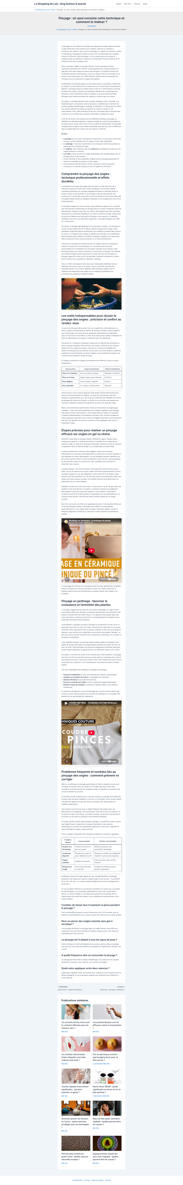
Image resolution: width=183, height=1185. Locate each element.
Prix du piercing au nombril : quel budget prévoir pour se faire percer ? (105, 1057)
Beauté (118, 4)
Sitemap (87, 1180)
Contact (108, 1180)
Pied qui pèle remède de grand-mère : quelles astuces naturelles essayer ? (74, 1157)
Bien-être (127, 4)
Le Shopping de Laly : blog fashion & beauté (60, 3)
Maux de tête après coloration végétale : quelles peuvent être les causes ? (107, 1122)
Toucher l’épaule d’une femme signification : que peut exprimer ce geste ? (75, 1089)
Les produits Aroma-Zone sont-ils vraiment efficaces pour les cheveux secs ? (75, 1025)
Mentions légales (98, 1180)
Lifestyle (137, 4)
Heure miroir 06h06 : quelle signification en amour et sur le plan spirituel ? (107, 1089)
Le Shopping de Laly (41, 10)
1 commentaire (97, 1064)
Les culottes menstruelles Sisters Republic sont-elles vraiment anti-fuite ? (73, 1057)
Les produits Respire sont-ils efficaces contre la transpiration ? (107, 1025)
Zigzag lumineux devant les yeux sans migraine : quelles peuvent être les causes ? (105, 1157)
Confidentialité (77, 1180)
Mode (145, 4)
